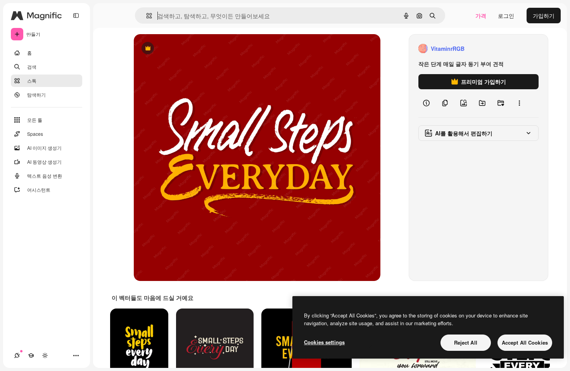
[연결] (17, 355)
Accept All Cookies (525, 342)
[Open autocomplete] (146, 16)
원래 (178, 49)
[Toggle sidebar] (76, 15)
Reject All (465, 342)
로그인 (506, 15)
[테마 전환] (45, 355)
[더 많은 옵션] (519, 103)
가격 (480, 15)
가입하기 (543, 15)
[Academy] (31, 355)
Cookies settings (324, 342)
